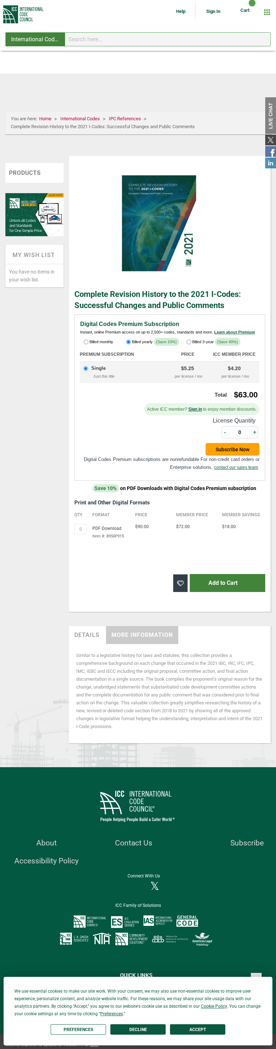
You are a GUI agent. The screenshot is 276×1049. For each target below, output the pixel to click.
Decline (138, 1029)
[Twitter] (154, 886)
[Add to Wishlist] (180, 583)
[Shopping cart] (246, 12)
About (46, 843)
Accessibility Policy (46, 861)
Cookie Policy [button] (214, 1006)
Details (87, 634)
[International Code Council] (23, 14)
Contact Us (133, 843)
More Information (142, 634)
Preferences (78, 1029)
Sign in (195, 409)
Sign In (213, 11)
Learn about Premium (234, 332)
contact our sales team (236, 467)
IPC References (125, 118)
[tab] (87, 635)
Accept (197, 1029)
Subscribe (247, 843)
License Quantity (234, 421)
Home (45, 118)
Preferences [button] (111, 1013)
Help (181, 11)
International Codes (80, 118)
